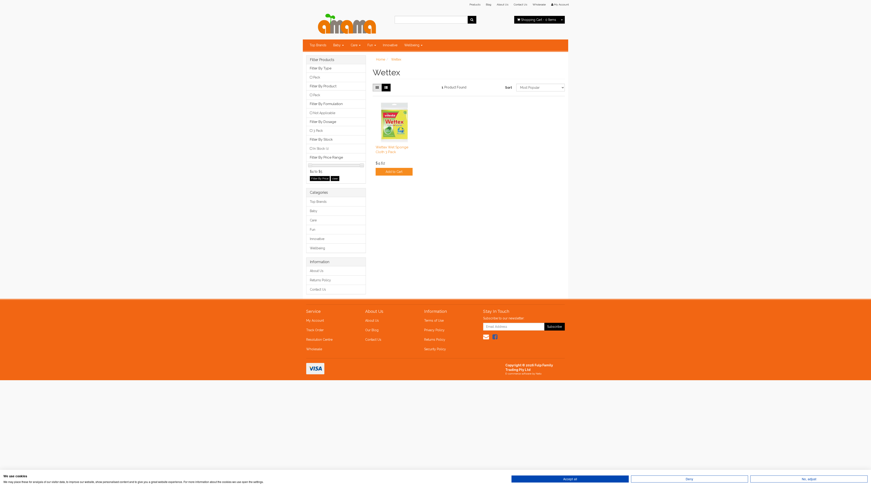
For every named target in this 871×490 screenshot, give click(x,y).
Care (354, 45)
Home (380, 59)
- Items (538, 20)
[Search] (471, 20)
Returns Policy (320, 280)
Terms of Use (434, 320)
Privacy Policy (434, 330)
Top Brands (318, 45)
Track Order (315, 330)
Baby (337, 45)
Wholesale (539, 4)
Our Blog (372, 330)
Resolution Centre (319, 339)
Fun (370, 45)
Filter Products (322, 60)
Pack (316, 77)
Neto (538, 373)
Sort (508, 87)
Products (475, 4)
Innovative (390, 45)
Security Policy (435, 349)
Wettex (396, 59)
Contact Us (520, 4)
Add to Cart (394, 172)
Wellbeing (412, 45)
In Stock (321, 148)
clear (335, 178)
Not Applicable (324, 113)
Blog (488, 4)
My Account (315, 320)
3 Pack (318, 130)
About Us (502, 4)
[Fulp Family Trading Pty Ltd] (347, 22)
